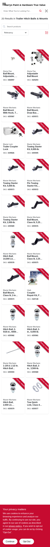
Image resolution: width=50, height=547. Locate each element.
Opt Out (26, 541)
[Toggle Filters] (46, 32)
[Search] (41, 11)
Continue (10, 541)
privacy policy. (15, 526)
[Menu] (4, 4)
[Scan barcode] (46, 11)
